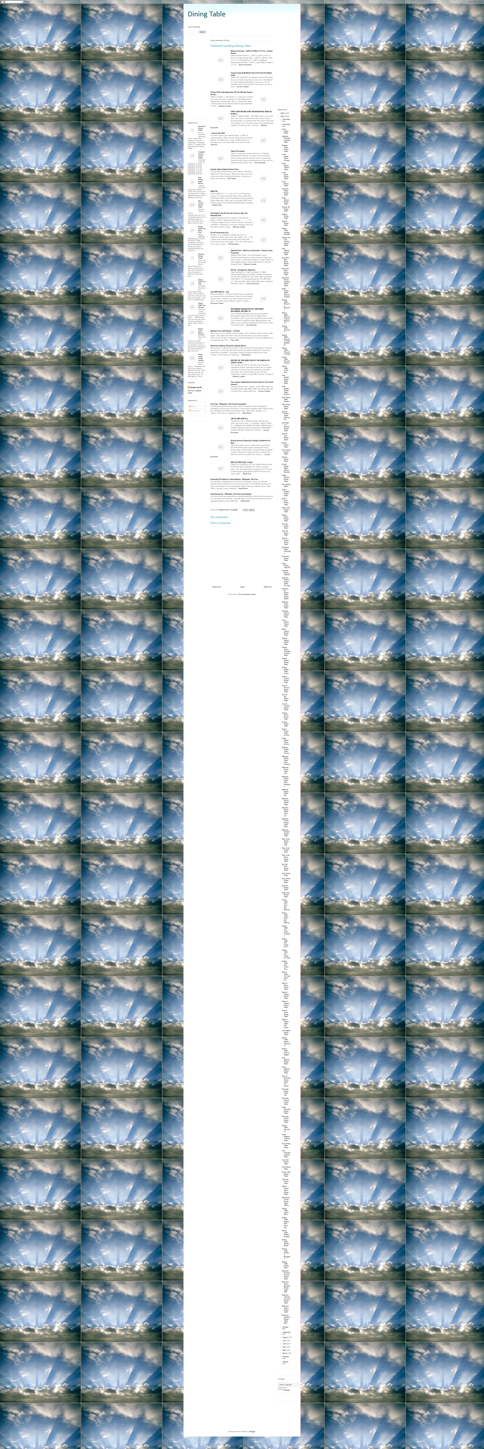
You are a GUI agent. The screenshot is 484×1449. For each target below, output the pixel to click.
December (286, 119)
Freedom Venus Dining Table (285, 192)
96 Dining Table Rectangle (286, 550)
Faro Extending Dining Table (286, 1154)
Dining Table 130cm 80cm (285, 1211)
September (287, 1332)
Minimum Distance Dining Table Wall (286, 1319)
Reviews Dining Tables (201, 256)
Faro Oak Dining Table (285, 1162)
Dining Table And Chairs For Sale (286, 954)
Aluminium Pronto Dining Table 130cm (286, 1201)
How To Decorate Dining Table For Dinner (286, 1081)
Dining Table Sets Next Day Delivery (286, 905)
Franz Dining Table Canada (285, 157)
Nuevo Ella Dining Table (286, 510)
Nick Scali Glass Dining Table (285, 858)
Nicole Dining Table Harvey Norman (286, 468)
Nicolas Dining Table (285, 459)
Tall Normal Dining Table (286, 406)
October (285, 1327)
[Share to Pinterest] (253, 510)
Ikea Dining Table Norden (286, 399)
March (285, 1353)
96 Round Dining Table (285, 558)
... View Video (234, 340)
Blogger (252, 1431)
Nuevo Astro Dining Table (285, 502)
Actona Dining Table (285, 724)
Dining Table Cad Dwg (201, 282)
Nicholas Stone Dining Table (285, 605)
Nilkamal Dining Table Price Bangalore (286, 781)
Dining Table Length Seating (201, 357)
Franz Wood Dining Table (285, 175)
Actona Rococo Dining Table (285, 688)
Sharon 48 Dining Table (285, 209)
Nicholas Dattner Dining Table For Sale (286, 582)
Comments (195, 411)
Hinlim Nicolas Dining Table (285, 478)
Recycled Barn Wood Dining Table (285, 261)
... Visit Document (259, 163)
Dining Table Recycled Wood (286, 360)
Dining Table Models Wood (285, 1243)
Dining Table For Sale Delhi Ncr (286, 976)
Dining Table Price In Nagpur (286, 1052)
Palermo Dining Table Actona (285, 750)
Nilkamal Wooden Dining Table (286, 833)
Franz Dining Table (285, 184)
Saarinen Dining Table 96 (286, 573)
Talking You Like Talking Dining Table (286, 241)
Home (242, 587)
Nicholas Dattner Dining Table (285, 614)
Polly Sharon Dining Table (285, 201)
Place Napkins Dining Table (286, 1070)
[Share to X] (248, 510)
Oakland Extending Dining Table (286, 139)
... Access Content (242, 87)
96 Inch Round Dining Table (285, 541)
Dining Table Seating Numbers (286, 231)
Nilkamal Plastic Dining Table (285, 802)
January (285, 1362)
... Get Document (232, 244)
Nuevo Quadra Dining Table (285, 492)
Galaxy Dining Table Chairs (285, 670)
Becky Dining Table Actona (285, 732)
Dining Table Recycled (286, 329)
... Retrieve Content (224, 106)
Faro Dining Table (286, 1168)
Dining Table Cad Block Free (201, 230)
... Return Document (244, 65)
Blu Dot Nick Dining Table (285, 867)
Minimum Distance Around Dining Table (286, 1275)
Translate (286, 1390)
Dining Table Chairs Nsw (285, 369)
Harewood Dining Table (201, 128)
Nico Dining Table (286, 485)
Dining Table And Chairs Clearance (286, 931)
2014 (283, 113)
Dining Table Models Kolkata (285, 1233)
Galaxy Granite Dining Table (285, 679)
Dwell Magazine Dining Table (286, 1137)
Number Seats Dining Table (285, 148)
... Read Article (245, 355)
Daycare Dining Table (285, 887)
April (284, 1350)
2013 (283, 116)
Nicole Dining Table (285, 445)
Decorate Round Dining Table (285, 1119)
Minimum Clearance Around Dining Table (286, 1299)
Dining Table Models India (285, 1265)
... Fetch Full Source (251, 284)
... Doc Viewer (231, 178)
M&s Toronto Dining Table (201, 204)
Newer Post (216, 587)
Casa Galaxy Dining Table (285, 623)
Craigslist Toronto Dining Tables (201, 155)
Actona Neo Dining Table (285, 698)
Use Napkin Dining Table (286, 1032)
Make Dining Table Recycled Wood (286, 293)
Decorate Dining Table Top (285, 1092)
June (285, 1344)
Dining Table (207, 14)
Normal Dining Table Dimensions (286, 415)
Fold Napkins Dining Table (286, 1061)
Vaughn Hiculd (196, 387)
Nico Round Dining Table (286, 452)
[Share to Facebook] (251, 510)
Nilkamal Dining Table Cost (285, 770)
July (284, 1340)
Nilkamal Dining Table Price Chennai (286, 760)
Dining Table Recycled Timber (286, 351)
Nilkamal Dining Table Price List (285, 812)
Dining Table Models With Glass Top (285, 1222)
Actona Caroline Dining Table (286, 707)
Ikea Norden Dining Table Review (285, 390)
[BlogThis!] (246, 510)
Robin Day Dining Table (286, 895)
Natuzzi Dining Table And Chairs (285, 1023)
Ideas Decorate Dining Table (286, 1110)
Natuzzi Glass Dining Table (285, 986)
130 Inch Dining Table (285, 1181)
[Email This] (244, 510)
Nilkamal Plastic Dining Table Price (285, 823)
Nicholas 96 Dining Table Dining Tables (285, 594)
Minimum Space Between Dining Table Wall (286, 1287)
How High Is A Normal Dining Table (285, 427)
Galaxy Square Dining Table (285, 641)
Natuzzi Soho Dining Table (285, 1013)
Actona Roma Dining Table (285, 716)
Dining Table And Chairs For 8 (285, 943)
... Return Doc (246, 474)
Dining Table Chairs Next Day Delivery (286, 918)
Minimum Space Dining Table (285, 1309)
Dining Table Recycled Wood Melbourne (286, 318)
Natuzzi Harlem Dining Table (285, 995)
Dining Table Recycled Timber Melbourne (286, 340)
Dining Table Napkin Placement (286, 1042)
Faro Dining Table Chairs (286, 1146)
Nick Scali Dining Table (285, 850)
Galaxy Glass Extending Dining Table (286, 651)
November (286, 124)
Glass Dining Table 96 (286, 565)
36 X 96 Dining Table (285, 526)
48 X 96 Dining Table (285, 533)
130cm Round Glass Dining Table (285, 1190)
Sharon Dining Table (285, 216)
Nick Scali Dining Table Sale (285, 842)
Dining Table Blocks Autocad (201, 332)
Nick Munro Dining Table (286, 880)
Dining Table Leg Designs (201, 305)
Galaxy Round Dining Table (285, 661)
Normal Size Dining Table (285, 437)
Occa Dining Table (285, 131)
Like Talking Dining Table (285, 251)
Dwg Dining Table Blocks (200, 180)
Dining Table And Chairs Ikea (285, 965)
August (285, 1337)
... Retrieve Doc (216, 205)
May (284, 1347)
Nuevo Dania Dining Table (285, 518)
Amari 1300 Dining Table (286, 1174)
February (286, 1356)
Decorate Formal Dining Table (285, 1101)
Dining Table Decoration (286, 1128)
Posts (193, 406)
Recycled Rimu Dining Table (285, 272)
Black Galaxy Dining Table (285, 632)
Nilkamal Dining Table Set (285, 792)
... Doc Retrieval (250, 325)
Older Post (268, 587)
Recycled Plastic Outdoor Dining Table (286, 281)
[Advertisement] (242, 22)
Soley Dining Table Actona (285, 741)
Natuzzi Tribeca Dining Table (285, 1004)
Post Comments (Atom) (247, 594)
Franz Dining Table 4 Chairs (285, 166)
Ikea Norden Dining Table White (285, 379)
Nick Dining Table (286, 874)
